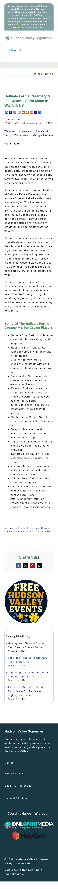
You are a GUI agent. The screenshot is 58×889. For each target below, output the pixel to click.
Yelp (9, 135)
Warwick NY (44, 531)
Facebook (44, 131)
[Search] (21, 50)
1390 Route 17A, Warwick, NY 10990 (28, 123)
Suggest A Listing (15, 798)
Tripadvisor (23, 135)
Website (11, 131)
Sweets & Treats (27, 531)
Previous (36, 73)
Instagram (27, 131)
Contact (9, 763)
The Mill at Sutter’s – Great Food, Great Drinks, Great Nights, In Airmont (25, 691)
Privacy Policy (13, 773)
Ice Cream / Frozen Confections (22, 528)
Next (48, 73)
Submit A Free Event (17, 786)
